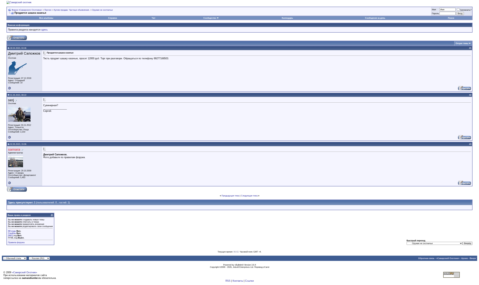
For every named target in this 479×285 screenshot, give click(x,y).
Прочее (47, 10)
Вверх (473, 258)
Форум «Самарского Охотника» (27, 10)
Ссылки (249, 280)
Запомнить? (466, 10)
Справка (112, 18)
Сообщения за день (375, 18)
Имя (434, 9)
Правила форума (16, 242)
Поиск (451, 18)
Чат (153, 18)
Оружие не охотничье (102, 10)
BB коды (12, 231)
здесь (44, 29)
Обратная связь (426, 258)
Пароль (435, 13)
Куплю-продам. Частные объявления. (72, 10)
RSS (228, 280)
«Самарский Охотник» (447, 258)
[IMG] (10, 235)
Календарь (287, 18)
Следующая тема (249, 196)
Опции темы (462, 43)
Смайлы (12, 233)
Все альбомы (46, 18)
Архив (464, 258)
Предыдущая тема (230, 196)
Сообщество (209, 18)
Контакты (238, 280)
